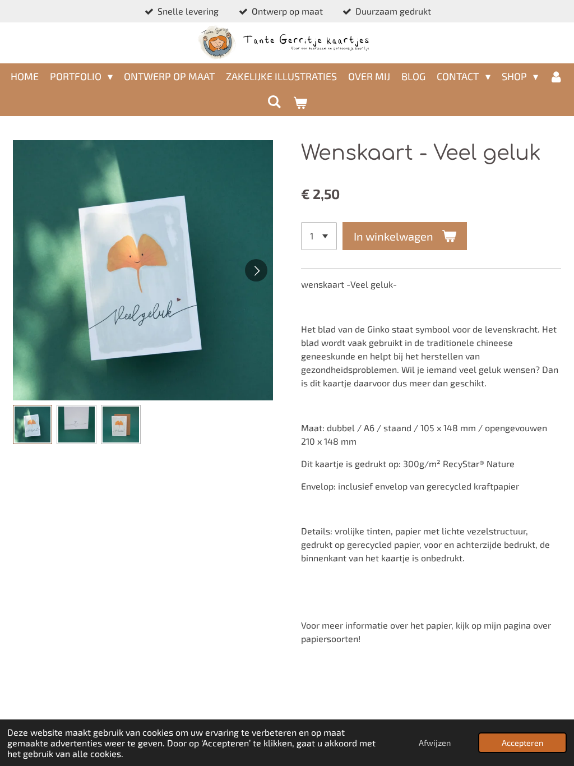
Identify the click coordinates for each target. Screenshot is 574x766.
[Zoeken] (274, 101)
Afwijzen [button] (435, 742)
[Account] (556, 76)
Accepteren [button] (522, 742)
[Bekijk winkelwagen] (299, 103)
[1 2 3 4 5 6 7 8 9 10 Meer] (319, 236)
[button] (33, 425)
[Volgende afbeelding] (256, 270)
